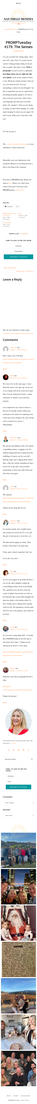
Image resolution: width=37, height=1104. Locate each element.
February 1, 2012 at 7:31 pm (18, 523)
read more (13, 743)
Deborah (12, 668)
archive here (19, 190)
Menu (19, 3)
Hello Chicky (25, 1100)
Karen (12, 486)
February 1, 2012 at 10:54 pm (19, 629)
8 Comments (24, 234)
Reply (5, 369)
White (20, 213)
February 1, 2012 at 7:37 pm (18, 574)
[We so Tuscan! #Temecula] (18, 995)
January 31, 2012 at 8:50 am (18, 378)
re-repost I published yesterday (16, 144)
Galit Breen (13, 521)
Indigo (12, 375)
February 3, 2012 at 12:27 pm (19, 671)
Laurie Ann (13, 347)
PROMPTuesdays (18, 51)
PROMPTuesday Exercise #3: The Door (10, 214)
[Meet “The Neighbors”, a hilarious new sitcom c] (18, 1068)
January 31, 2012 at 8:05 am (18, 350)
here (10, 183)
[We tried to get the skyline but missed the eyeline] (18, 886)
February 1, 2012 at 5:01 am (18, 489)
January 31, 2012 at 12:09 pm (19, 440)
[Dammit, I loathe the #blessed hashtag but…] (18, 850)
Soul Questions (7, 222)
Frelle (11, 571)
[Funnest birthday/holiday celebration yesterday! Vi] (18, 1032)
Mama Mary (13, 437)
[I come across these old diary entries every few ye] (18, 959)
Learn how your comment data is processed (18, 333)
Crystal (12, 627)
